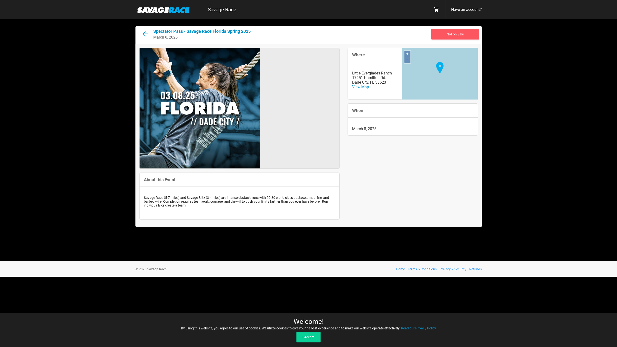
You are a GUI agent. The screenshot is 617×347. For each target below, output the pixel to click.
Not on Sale (455, 34)
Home (400, 269)
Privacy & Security (453, 269)
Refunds (475, 269)
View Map (360, 87)
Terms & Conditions (422, 269)
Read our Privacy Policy (418, 328)
